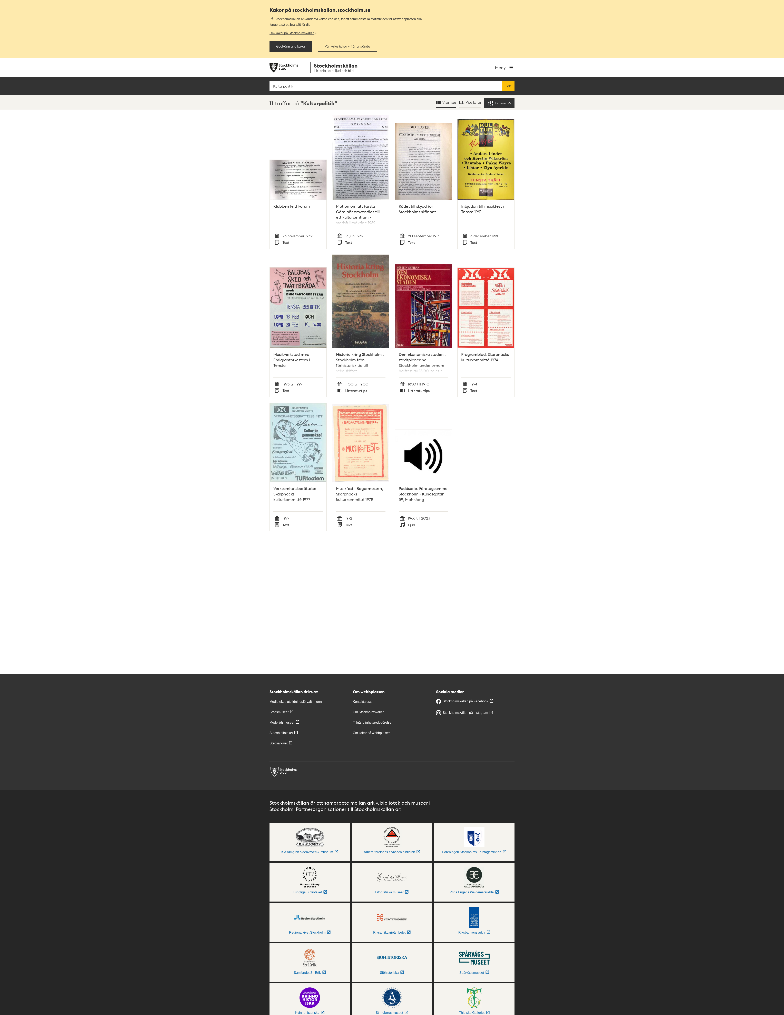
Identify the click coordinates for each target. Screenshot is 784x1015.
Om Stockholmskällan (368, 712)
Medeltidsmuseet (282, 722)
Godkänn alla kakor (290, 46)
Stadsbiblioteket (281, 733)
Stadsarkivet (278, 743)
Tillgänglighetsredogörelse (372, 722)
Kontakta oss (362, 701)
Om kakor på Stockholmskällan (292, 33)
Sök (508, 86)
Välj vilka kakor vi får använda (347, 46)
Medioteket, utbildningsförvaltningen (296, 701)
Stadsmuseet (279, 712)
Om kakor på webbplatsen (372, 733)
